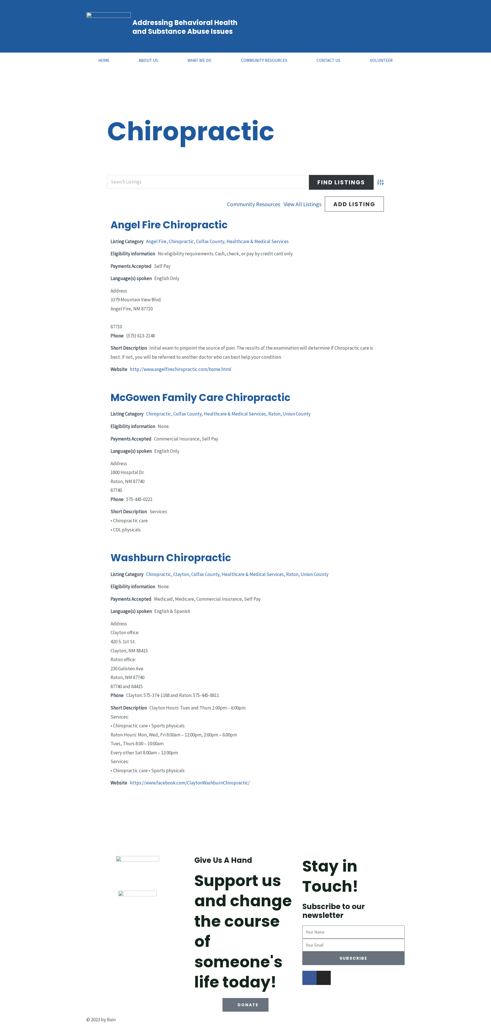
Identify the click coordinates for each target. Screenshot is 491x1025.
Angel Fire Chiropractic (169, 225)
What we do (199, 60)
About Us (148, 60)
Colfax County (210, 241)
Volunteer (381, 60)
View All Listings (302, 204)
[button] (245, 1005)
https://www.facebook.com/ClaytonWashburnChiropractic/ (190, 783)
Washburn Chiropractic (171, 558)
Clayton (181, 574)
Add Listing (354, 204)
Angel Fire (156, 241)
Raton (274, 414)
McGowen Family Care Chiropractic (200, 397)
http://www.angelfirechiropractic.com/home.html (180, 369)
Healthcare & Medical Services (257, 241)
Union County (297, 414)
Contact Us (328, 60)
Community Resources (264, 60)
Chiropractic (181, 241)
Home (103, 60)
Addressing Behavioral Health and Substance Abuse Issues (185, 27)
